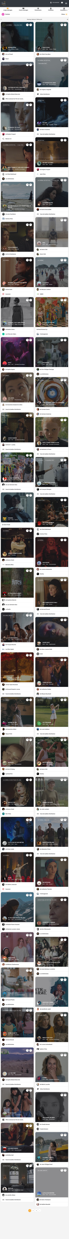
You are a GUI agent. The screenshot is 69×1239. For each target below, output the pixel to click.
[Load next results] (68, 19)
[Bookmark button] (30, 24)
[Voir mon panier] (62, 2)
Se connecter (56, 2)
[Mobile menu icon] (66, 3)
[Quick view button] (27, 24)
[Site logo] (4, 3)
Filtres (63, 14)
